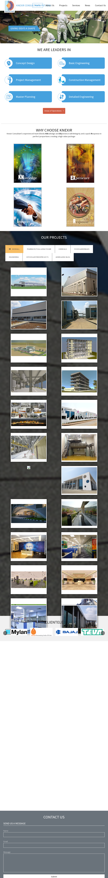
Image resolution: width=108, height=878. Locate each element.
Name (5, 830)
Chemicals (62, 249)
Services (76, 5)
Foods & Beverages (81, 249)
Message (6, 852)
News (87, 5)
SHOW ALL (16, 249)
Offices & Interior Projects (37, 257)
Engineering (14, 257)
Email (5, 841)
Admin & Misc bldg (63, 257)
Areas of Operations (53, 110)
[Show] (29, 281)
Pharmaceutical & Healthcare (39, 249)
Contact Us (100, 5)
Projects (63, 5)
